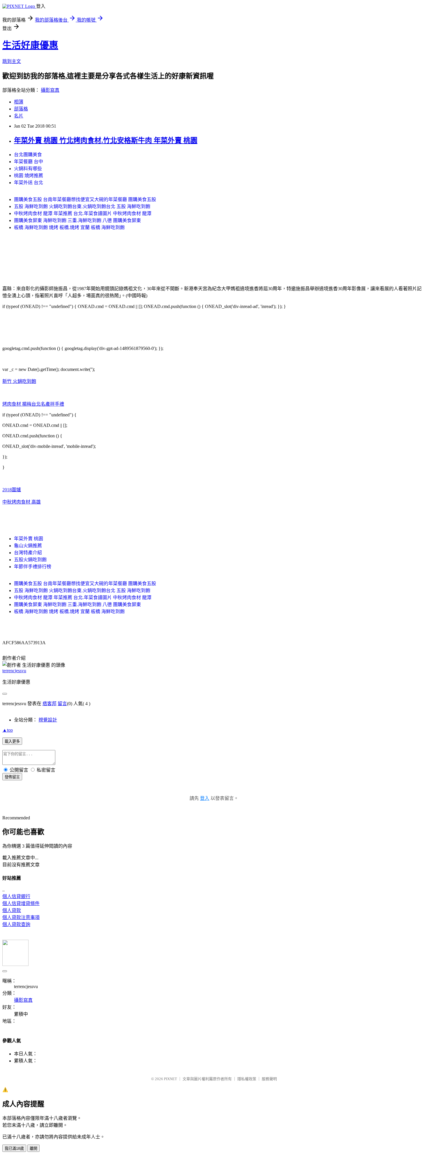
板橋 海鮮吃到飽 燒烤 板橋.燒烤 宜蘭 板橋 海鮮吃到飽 (69, 227)
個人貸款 (11, 910)
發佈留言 (12, 777)
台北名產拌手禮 (47, 404)
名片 (18, 115)
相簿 (18, 101)
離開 (33, 1148)
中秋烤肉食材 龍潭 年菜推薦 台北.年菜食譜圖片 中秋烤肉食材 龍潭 (82, 213)
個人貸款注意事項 (21, 917)
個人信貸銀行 (16, 896)
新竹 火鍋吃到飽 (19, 381)
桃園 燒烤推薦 (28, 175)
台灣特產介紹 (28, 552)
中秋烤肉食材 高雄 (21, 501)
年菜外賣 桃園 (28, 538)
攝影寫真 (50, 90)
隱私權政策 (246, 1079)
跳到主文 (11, 61)
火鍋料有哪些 (28, 168)
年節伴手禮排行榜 (32, 566)
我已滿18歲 (14, 1148)
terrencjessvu (14, 670)
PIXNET (170, 1079)
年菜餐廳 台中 (28, 161)
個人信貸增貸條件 (21, 903)
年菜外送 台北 (28, 182)
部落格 (21, 108)
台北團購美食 (28, 154)
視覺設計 (47, 719)
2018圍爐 (11, 489)
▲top (7, 730)
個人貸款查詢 (16, 924)
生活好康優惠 (30, 45)
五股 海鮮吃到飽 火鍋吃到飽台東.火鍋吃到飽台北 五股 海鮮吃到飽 (82, 206)
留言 (62, 703)
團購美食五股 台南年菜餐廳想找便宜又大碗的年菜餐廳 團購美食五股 (85, 199)
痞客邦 (49, 703)
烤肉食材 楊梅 (16, 404)
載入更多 (12, 741)
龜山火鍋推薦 (28, 545)
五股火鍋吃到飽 (30, 559)
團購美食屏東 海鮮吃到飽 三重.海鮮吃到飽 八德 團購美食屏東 (77, 220)
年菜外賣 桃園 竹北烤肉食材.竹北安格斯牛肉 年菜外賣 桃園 (105, 140)
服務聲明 (269, 1079)
